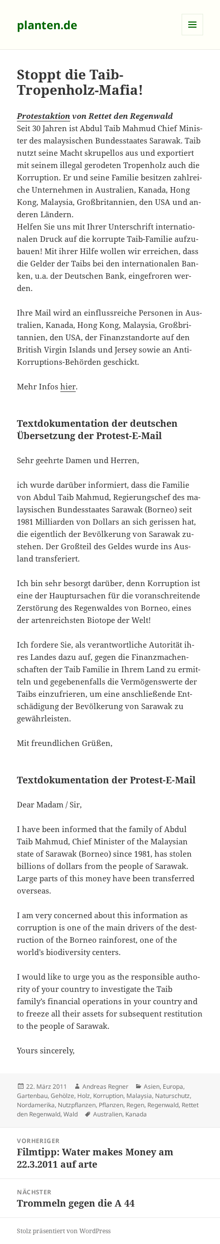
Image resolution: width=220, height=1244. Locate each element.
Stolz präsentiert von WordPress (64, 1231)
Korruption (108, 1095)
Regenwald (163, 1105)
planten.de (47, 24)
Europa (173, 1086)
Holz (83, 1095)
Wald (70, 1114)
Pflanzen (111, 1105)
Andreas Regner (105, 1086)
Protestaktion (43, 116)
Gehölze (62, 1095)
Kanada (136, 1114)
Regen (135, 1105)
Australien (107, 1114)
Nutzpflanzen (77, 1105)
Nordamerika (36, 1105)
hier (68, 386)
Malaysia (139, 1095)
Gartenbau (32, 1095)
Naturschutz (172, 1095)
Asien (152, 1086)
